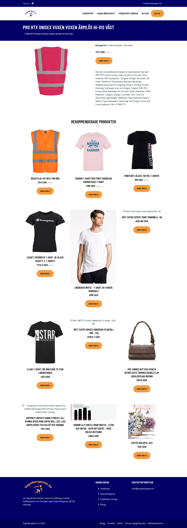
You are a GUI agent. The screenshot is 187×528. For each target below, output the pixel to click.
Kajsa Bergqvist (106, 13)
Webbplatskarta (155, 523)
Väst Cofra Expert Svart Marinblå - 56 (142, 217)
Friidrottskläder (115, 45)
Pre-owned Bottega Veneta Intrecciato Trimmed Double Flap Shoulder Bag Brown (142, 373)
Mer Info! (104, 60)
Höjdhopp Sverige (128, 13)
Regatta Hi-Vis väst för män (45, 178)
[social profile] (33, 3)
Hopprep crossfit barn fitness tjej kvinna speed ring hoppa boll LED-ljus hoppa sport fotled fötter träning (45, 421)
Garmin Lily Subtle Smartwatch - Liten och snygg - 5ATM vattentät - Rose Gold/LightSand (93, 428)
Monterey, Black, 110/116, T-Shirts (142, 175)
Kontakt (111, 523)
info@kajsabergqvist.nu (152, 3)
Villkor (120, 523)
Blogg (145, 13)
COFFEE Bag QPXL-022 (142, 442)
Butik (157, 13)
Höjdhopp (88, 13)
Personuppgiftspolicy (135, 523)
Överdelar (128, 45)
